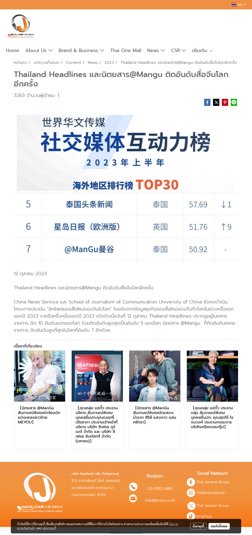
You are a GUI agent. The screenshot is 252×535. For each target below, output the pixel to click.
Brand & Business (79, 50)
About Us (36, 50)
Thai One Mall (125, 50)
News (154, 50)
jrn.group (203, 516)
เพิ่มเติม (200, 50)
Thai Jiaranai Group (212, 482)
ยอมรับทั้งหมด (219, 526)
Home (12, 50)
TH (239, 5)
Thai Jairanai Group (213, 505)
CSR (176, 50)
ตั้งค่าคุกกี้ (198, 526)
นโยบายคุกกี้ (49, 528)
